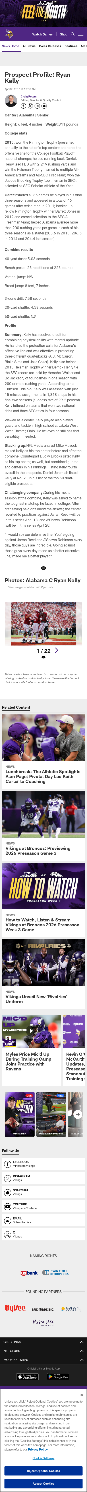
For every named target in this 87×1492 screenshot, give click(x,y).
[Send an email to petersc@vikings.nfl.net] (44, 106)
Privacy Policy (38, 1449)
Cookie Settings (43, 1458)
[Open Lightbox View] (43, 631)
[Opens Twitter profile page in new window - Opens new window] (30, 106)
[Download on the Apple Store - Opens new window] (27, 1377)
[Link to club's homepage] (9, 32)
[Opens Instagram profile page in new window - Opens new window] (37, 106)
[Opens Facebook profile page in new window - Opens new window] (23, 106)
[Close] (82, 1395)
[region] (43, 1440)
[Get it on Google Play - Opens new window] (58, 1378)
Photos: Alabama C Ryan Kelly (43, 580)
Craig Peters (29, 96)
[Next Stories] (77, 1114)
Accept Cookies (43, 1483)
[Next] (56, 650)
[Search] (73, 34)
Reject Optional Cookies (43, 1471)
